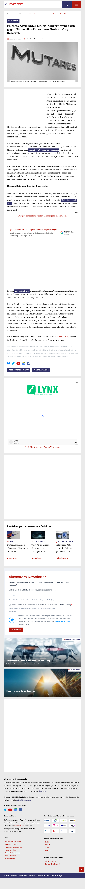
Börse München (10, 855)
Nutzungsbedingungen (63, 621)
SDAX (47, 847)
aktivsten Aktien (19, 826)
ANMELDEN (16, 630)
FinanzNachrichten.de (12, 853)
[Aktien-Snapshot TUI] (55, 831)
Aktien (15, 14)
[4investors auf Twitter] (13, 363)
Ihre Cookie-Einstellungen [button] (55, 875)
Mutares (21, 14)
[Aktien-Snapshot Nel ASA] (72, 825)
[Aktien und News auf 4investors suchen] (67, 4)
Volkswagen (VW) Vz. (65, 541)
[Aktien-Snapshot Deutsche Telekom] (55, 825)
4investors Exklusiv (11, 844)
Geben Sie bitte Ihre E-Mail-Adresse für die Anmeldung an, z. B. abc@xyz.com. (33, 600)
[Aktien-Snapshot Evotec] (63, 825)
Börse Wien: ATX (51, 861)
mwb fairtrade (10, 858)
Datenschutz (41, 875)
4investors (9, 14)
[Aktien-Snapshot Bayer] (55, 820)
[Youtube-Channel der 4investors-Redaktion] (18, 363)
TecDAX (48, 850)
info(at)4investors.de (24, 800)
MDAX (47, 845)
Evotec (12, 541)
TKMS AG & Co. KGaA (40, 541)
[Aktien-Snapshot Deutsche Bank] (47, 825)
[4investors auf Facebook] (28, 363)
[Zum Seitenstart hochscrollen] (81, 869)
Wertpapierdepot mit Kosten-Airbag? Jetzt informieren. (42, 216)
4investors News (10, 850)
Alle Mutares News (19, 370)
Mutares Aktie (41, 370)
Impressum (31, 875)
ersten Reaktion (22, 291)
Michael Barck (33, 39)
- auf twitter (40, 39)
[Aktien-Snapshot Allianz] (47, 820)
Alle (76, 4)
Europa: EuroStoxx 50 (52, 864)
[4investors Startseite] (14, 4)
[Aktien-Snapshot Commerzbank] (72, 820)
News (66, 336)
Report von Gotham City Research (44, 150)
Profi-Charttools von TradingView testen (43, 447)
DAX (47, 842)
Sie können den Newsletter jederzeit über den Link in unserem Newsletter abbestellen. (32, 610)
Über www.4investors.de (19, 875)
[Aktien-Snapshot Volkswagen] (72, 831)
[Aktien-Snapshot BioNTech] (63, 820)
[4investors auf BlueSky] (8, 363)
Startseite (7, 875)
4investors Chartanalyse (13, 847)
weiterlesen (12, 558)
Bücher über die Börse (13, 841)
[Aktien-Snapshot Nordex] (47, 831)
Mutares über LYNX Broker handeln (42, 395)
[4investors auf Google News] (24, 363)
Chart (59, 336)
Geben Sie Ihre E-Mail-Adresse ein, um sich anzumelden (32, 590)
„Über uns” (42, 791)
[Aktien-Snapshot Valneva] (63, 831)
